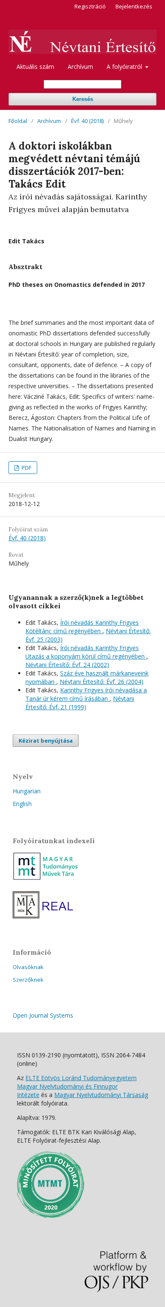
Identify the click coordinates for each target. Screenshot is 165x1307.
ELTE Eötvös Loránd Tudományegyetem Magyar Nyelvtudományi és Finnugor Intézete (77, 1086)
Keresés (82, 99)
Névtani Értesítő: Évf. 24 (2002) (67, 665)
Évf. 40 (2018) (87, 121)
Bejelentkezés (134, 6)
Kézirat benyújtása (46, 740)
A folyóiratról (125, 67)
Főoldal (17, 121)
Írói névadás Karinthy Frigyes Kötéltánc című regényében (82, 626)
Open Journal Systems (43, 1015)
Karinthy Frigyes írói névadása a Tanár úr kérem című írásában (86, 694)
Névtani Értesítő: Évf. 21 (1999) (79, 702)
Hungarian (27, 791)
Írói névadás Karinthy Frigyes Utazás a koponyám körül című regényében (85, 652)
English (22, 804)
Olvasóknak (28, 967)
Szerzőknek (28, 979)
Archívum (80, 67)
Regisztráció (90, 6)
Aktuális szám (35, 67)
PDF (25, 467)
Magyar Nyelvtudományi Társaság (101, 1095)
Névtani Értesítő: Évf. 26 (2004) (101, 682)
